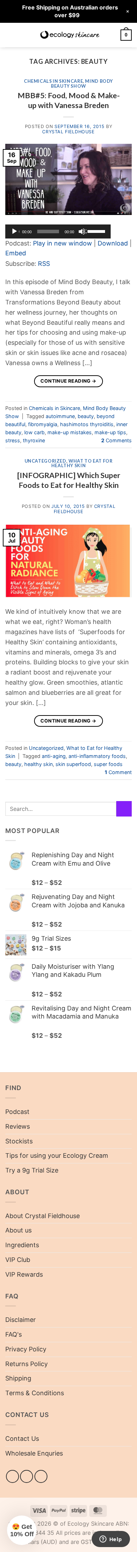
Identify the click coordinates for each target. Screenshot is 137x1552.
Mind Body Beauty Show (82, 83)
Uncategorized (45, 461)
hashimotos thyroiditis (86, 424)
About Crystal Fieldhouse (42, 1216)
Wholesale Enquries (34, 1453)
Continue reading (68, 381)
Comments (116, 440)
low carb (34, 432)
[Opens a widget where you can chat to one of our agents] (110, 1539)
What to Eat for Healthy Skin (82, 463)
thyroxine (34, 440)
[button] (10, 35)
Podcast (17, 1111)
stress (12, 440)
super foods (108, 764)
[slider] (97, 230)
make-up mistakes (69, 432)
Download (113, 243)
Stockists (19, 1141)
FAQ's (13, 1334)
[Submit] (124, 809)
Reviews (17, 1126)
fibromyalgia (42, 424)
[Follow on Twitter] (40, 1476)
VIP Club (17, 1259)
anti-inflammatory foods (97, 756)
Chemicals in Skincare (53, 81)
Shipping (18, 1378)
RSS (44, 263)
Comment (118, 772)
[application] (58, 231)
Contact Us (22, 1438)
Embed (15, 253)
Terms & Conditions (34, 1393)
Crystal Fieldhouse (68, 131)
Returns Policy (26, 1364)
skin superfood (73, 764)
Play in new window (62, 243)
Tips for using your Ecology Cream (56, 1155)
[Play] (15, 231)
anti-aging (54, 756)
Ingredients (22, 1245)
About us (18, 1230)
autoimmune (60, 416)
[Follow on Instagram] (26, 1476)
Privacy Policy (25, 1349)
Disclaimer (20, 1319)
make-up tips (110, 432)
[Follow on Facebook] (12, 1476)
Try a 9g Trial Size (31, 1170)
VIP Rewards (24, 1274)
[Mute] (82, 231)
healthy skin (38, 764)
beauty (86, 416)
